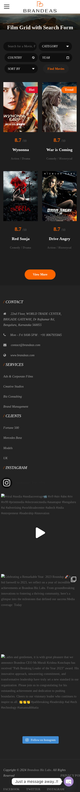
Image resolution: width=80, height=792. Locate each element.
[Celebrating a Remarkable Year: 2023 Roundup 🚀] (40, 613)
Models (7, 448)
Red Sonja (21, 238)
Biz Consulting (12, 396)
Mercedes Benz (12, 438)
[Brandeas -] (40, 6)
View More (40, 274)
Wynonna (20, 149)
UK (5, 458)
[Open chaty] (69, 781)
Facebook (11, 789)
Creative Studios (13, 386)
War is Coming (59, 149)
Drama (26, 158)
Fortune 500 (11, 427)
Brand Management (15, 406)
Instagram (55, 789)
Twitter (33, 789)
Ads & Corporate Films (18, 376)
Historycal (65, 158)
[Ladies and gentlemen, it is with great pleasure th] (40, 693)
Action (15, 158)
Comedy (51, 158)
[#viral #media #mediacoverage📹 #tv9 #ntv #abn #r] (40, 533)
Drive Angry (59, 238)
